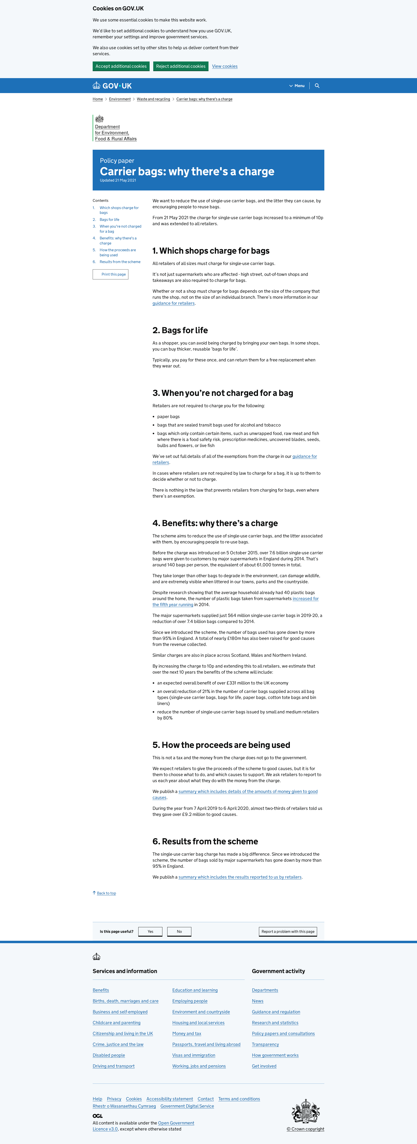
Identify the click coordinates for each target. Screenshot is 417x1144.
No (184, 931)
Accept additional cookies (121, 66)
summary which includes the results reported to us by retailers (240, 877)
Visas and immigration (193, 1055)
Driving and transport (114, 1066)
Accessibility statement (169, 1099)
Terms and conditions (239, 1099)
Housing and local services (198, 1022)
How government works (275, 1055)
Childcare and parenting (116, 1022)
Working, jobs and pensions (199, 1066)
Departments (265, 990)
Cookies (134, 1099)
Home (98, 99)
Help (97, 1099)
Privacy (114, 1099)
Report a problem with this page (288, 931)
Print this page (114, 274)
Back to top (106, 893)
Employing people (190, 1001)
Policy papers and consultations (283, 1033)
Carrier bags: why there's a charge (204, 99)
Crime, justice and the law (118, 1044)
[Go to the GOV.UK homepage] (112, 85)
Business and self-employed (120, 1012)
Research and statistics (275, 1022)
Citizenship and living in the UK (123, 1033)
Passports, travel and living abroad (206, 1044)
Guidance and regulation (276, 1012)
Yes (155, 931)
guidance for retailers (174, 303)
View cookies (225, 66)
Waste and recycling (153, 99)
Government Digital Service (187, 1106)
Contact (206, 1099)
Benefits (101, 990)
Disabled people (109, 1055)
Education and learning (195, 990)
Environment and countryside (201, 1012)
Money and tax (186, 1033)
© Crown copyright (305, 1129)
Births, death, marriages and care (126, 1001)
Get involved (264, 1066)
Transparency (265, 1044)
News (258, 1001)
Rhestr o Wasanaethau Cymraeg (124, 1106)
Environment (120, 99)
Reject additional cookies (181, 66)
